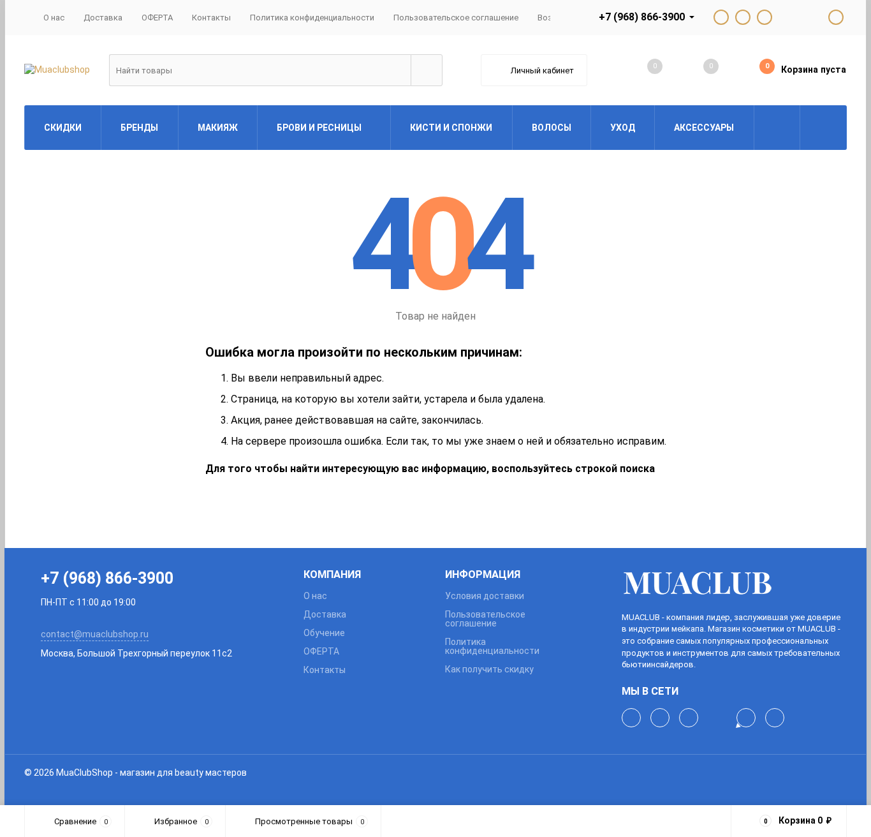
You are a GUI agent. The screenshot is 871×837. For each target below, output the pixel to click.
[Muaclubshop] (734, 583)
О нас (53, 17)
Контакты (211, 17)
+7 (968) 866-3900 (642, 17)
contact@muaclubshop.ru (95, 634)
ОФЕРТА (157, 17)
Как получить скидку (489, 669)
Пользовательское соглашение (455, 17)
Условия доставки (484, 595)
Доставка (103, 17)
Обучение (324, 632)
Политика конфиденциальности (312, 17)
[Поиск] (427, 70)
